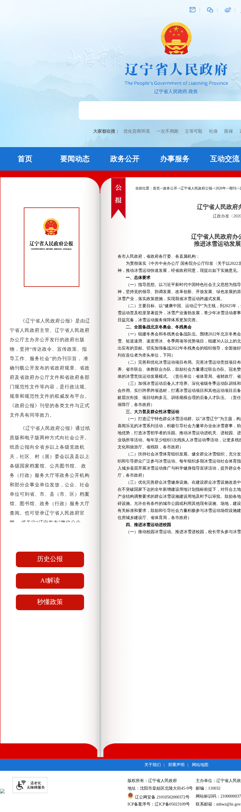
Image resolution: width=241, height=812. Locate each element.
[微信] (210, 9)
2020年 (220, 188)
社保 (213, 131)
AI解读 (50, 580)
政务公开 (125, 159)
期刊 (232, 188)
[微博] (228, 9)
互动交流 (225, 159)
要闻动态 (75, 159)
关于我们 (152, 765)
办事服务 (175, 159)
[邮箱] (192, 9)
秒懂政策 (50, 601)
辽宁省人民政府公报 (196, 188)
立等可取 (193, 131)
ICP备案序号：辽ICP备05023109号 (159, 804)
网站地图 (200, 765)
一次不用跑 (167, 131)
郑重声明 (176, 765)
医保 (228, 131)
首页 (25, 159)
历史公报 (50, 559)
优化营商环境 (136, 131)
